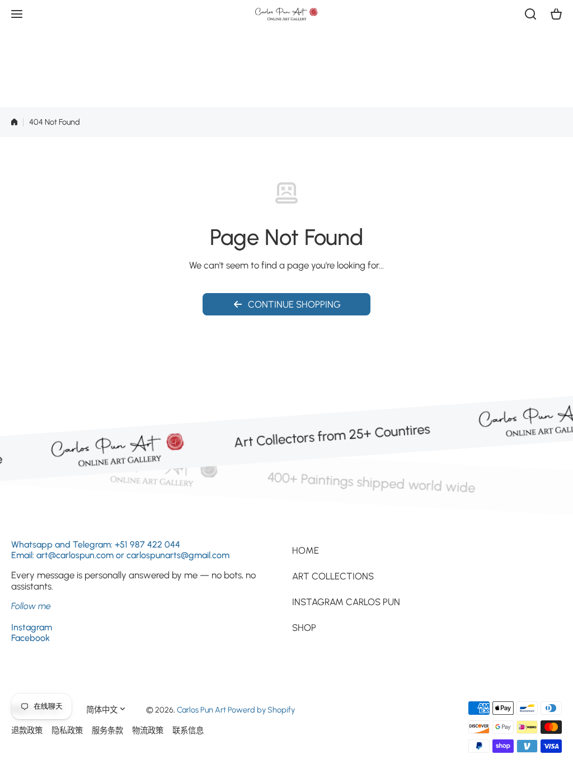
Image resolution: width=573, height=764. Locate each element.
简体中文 (102, 709)
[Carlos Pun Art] (286, 14)
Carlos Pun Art (201, 710)
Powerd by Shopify (261, 710)
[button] (556, 14)
